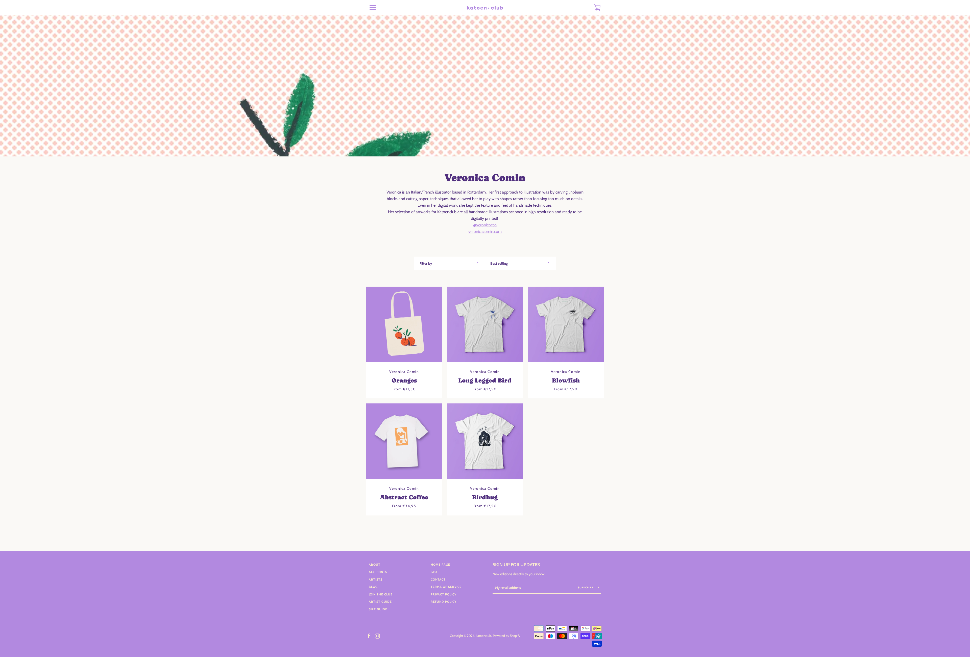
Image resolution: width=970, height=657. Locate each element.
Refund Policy (443, 602)
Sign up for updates (516, 564)
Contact (438, 579)
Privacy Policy (443, 594)
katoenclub (483, 636)
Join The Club (381, 594)
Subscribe (586, 587)
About (374, 564)
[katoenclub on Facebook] (368, 635)
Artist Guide (380, 602)
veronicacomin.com (485, 231)
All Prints (378, 572)
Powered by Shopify (506, 636)
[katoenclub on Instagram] (377, 635)
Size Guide (378, 609)
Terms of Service (446, 587)
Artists (375, 579)
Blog (373, 587)
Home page (440, 564)
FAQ (434, 572)
